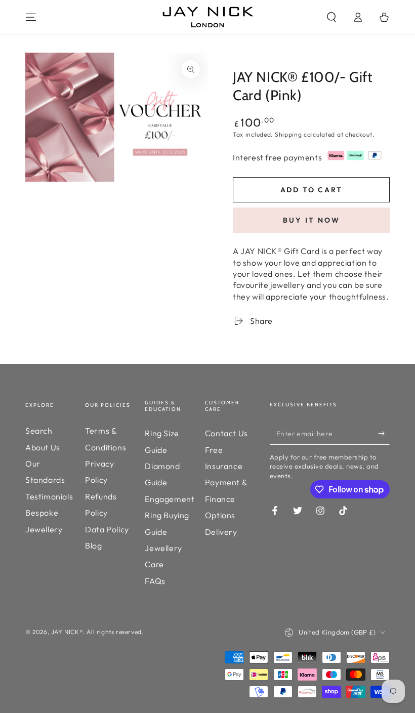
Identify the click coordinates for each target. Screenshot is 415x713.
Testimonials (49, 496)
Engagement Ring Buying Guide (169, 515)
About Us (42, 447)
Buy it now (311, 220)
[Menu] (31, 17)
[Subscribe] (384, 433)
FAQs (155, 581)
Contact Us (226, 433)
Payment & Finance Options (226, 498)
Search (39, 431)
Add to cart (311, 189)
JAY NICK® (67, 632)
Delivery (221, 532)
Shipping (288, 134)
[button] (331, 17)
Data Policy (107, 529)
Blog (93, 545)
